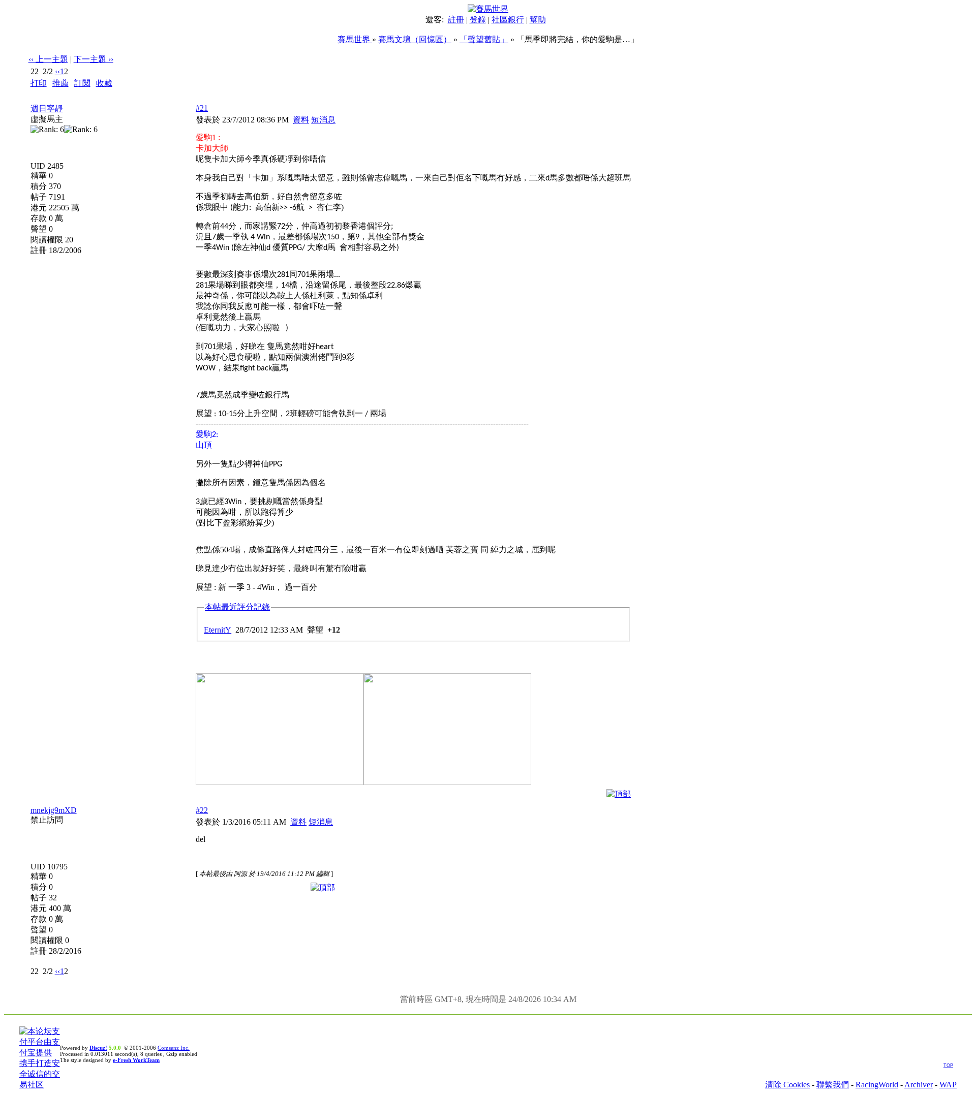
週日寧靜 (46, 108)
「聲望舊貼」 (484, 39)
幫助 (538, 19)
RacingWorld (877, 1084)
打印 (38, 83)
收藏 (104, 83)
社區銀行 (508, 19)
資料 (301, 119)
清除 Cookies (787, 1084)
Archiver (918, 1084)
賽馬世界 (355, 39)
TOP (948, 1065)
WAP (948, 1084)
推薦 (60, 83)
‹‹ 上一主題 (48, 59)
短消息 (323, 119)
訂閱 (82, 83)
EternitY (217, 629)
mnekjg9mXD (53, 810)
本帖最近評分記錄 (237, 607)
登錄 (478, 19)
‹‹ (57, 71)
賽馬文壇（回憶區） (414, 39)
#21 (202, 108)
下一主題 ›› (93, 59)
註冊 (456, 19)
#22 (202, 810)
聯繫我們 (832, 1084)
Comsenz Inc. (174, 1048)
